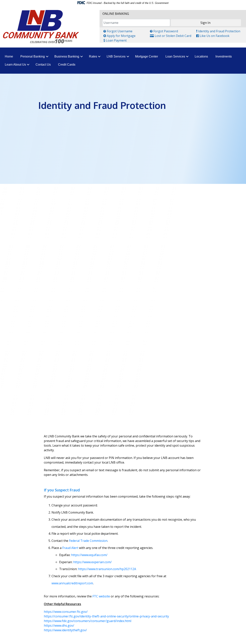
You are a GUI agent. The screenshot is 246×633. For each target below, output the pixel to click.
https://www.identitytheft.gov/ (65, 630)
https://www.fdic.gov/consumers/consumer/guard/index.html (87, 621)
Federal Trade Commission (88, 541)
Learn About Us (15, 64)
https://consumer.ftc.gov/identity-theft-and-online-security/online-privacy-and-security (106, 616)
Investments (223, 56)
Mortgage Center (146, 56)
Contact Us (43, 64)
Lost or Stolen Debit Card (170, 35)
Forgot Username (117, 31)
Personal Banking (32, 56)
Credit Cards (66, 64)
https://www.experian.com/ (92, 562)
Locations (201, 56)
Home (9, 56)
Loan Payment (115, 40)
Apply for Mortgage (119, 35)
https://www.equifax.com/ (89, 555)
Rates (93, 56)
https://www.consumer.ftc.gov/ (66, 612)
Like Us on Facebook (212, 35)
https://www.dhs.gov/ (59, 625)
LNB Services (116, 56)
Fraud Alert (70, 548)
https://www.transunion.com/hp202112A (107, 569)
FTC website (101, 596)
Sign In (205, 23)
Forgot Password (164, 31)
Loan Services (175, 56)
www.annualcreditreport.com (72, 583)
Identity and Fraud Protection (218, 31)
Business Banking (66, 56)
